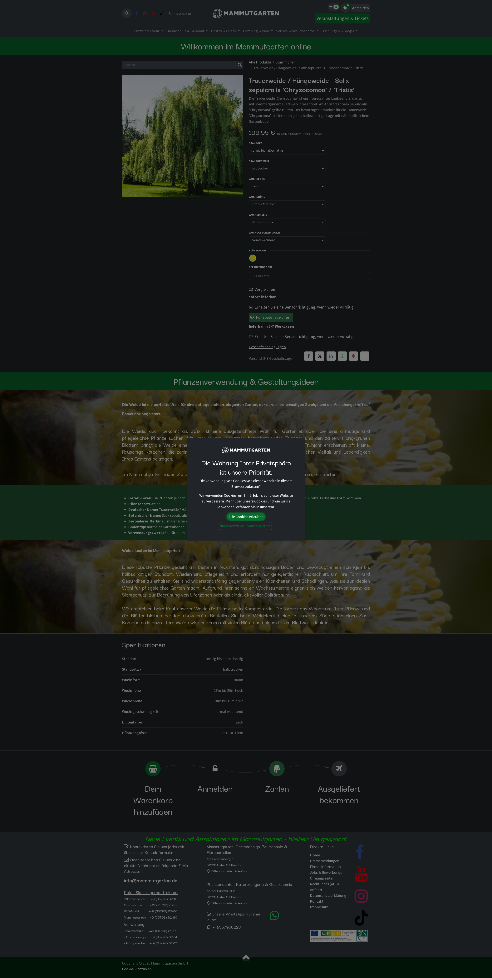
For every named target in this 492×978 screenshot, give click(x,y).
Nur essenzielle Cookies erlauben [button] (246, 525)
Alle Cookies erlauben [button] (246, 516)
